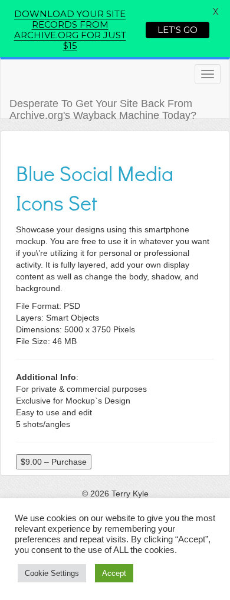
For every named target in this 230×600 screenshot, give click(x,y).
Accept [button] (114, 573)
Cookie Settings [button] (52, 573)
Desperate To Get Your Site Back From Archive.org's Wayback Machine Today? (102, 108)
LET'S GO (177, 29)
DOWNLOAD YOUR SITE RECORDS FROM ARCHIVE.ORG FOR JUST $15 (70, 29)
